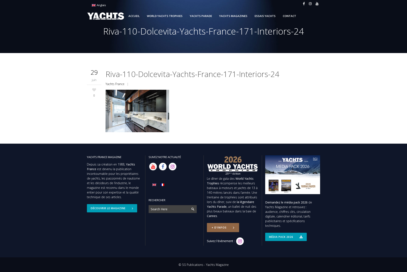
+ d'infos (219, 227)
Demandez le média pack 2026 (286, 202)
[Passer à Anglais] (154, 184)
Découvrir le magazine (108, 208)
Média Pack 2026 (281, 237)
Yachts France (115, 84)
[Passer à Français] (162, 184)
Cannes (212, 216)
